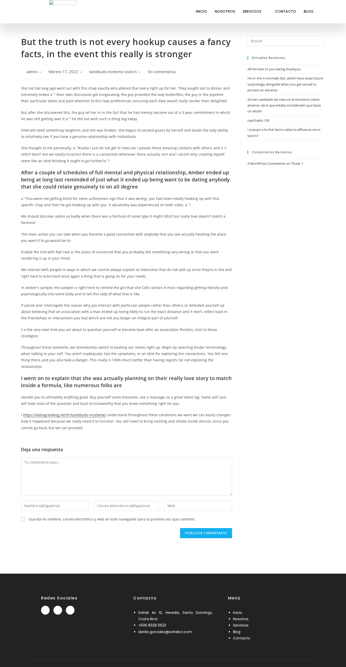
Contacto (285, 11)
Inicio (201, 11)
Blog (309, 11)
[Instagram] (70, 610)
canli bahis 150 (258, 120)
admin (32, 71)
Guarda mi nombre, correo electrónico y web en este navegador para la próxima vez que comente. (112, 519)
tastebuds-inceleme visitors (113, 71)
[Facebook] (45, 610)
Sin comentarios (162, 71)
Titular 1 (297, 163)
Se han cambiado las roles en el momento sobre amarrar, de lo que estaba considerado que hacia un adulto (284, 105)
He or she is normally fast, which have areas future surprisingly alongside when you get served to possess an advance (285, 84)
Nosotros (225, 11)
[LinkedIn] (57, 610)
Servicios (252, 11)
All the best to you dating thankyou (274, 69)
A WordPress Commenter (266, 163)
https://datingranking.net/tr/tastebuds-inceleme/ (64, 414)
